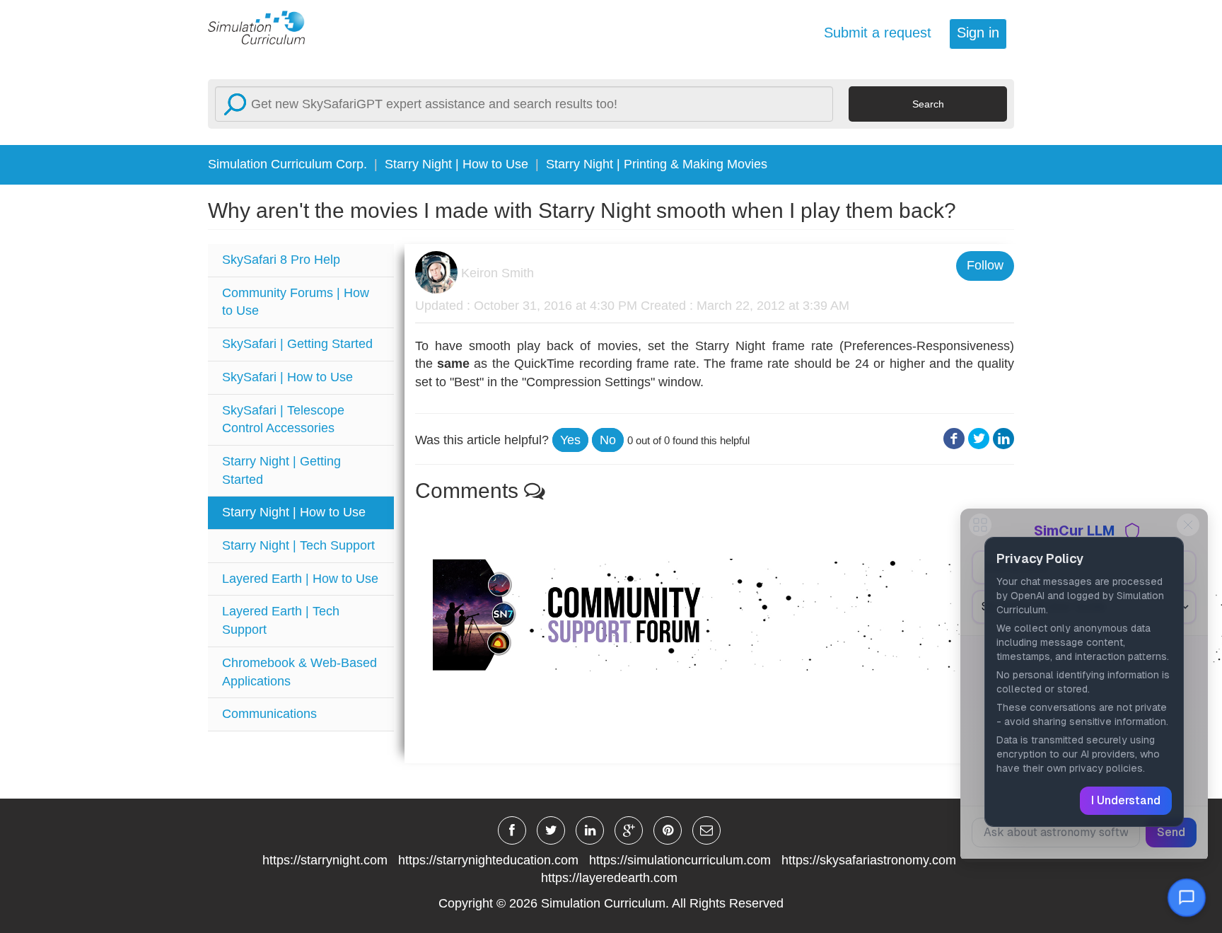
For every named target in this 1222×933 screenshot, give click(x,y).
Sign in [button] (978, 32)
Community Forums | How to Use (295, 302)
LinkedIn (1003, 439)
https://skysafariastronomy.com (868, 860)
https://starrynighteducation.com (488, 860)
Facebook (954, 439)
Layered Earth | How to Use (300, 579)
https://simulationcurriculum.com (680, 860)
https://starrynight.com (325, 860)
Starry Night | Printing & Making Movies (656, 164)
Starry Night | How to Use (456, 164)
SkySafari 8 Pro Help (281, 260)
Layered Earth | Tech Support (280, 620)
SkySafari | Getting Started (297, 344)
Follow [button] (985, 265)
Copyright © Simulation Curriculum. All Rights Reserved (611, 903)
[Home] (264, 27)
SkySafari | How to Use (287, 377)
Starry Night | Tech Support (298, 545)
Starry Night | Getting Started (281, 470)
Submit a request (877, 32)
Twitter (978, 439)
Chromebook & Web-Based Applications (299, 672)
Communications (269, 714)
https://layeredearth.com (609, 878)
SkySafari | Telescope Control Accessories (283, 419)
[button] (570, 440)
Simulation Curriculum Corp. (287, 164)
